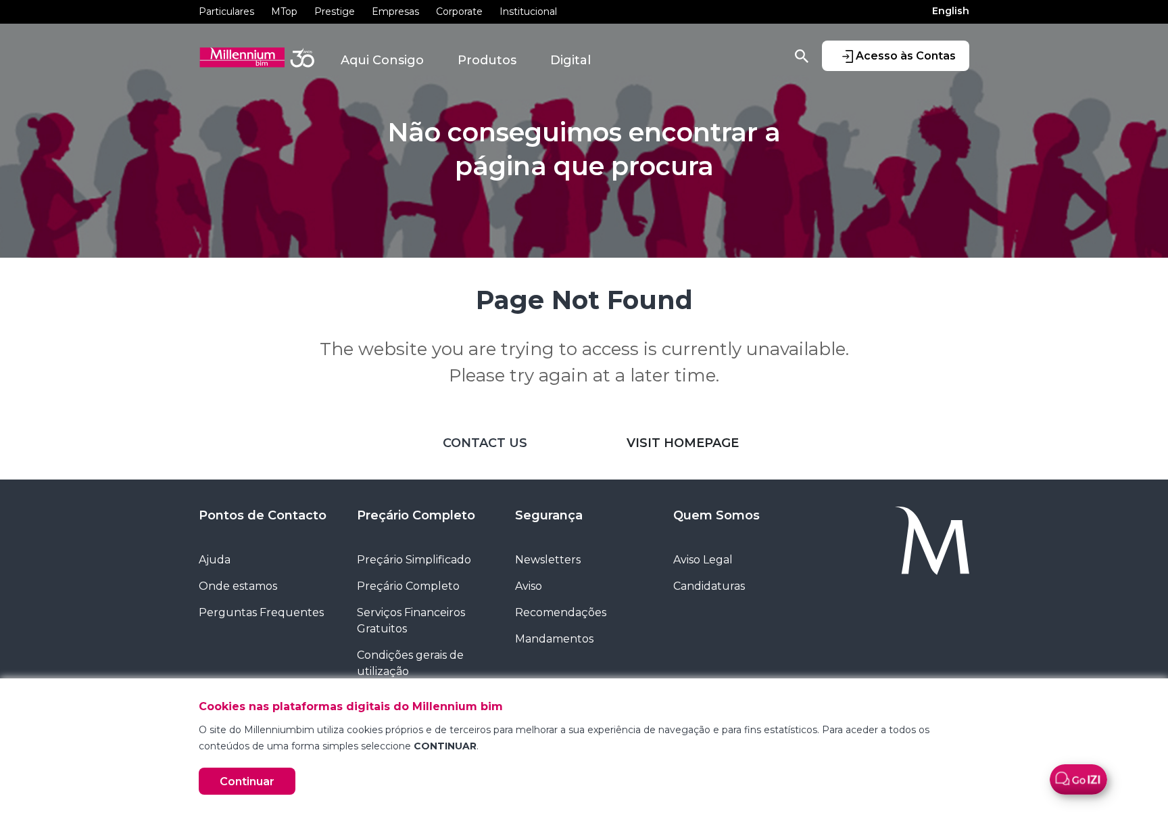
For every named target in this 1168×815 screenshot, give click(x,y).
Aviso (528, 586)
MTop (284, 11)
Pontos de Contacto (262, 515)
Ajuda (214, 559)
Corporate (459, 11)
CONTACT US (485, 443)
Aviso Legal (703, 559)
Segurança (549, 515)
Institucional (528, 11)
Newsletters (548, 559)
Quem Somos (716, 515)
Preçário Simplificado (414, 559)
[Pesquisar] (801, 55)
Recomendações (560, 612)
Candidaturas (709, 586)
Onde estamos (238, 586)
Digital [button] (570, 60)
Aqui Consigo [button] (382, 60)
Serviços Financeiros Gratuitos (411, 620)
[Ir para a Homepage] (900, 541)
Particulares (226, 11)
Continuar (247, 781)
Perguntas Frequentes (261, 612)
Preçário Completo (416, 515)
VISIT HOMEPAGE (683, 443)
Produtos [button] (487, 60)
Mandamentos (554, 638)
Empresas (395, 11)
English (950, 11)
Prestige (334, 11)
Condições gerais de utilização (410, 663)
